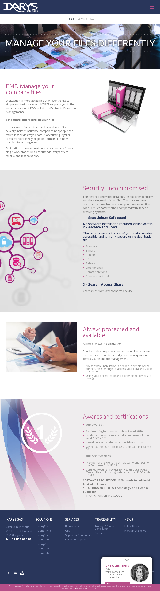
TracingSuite (43, 535)
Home (71, 18)
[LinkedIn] (15, 573)
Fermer (94, 588)
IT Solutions (72, 526)
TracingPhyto (43, 530)
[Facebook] (9, 573)
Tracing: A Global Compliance (105, 527)
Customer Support (76, 539)
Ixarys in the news (135, 530)
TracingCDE (42, 548)
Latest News (131, 526)
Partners (100, 533)
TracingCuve (43, 526)
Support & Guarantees (78, 535)
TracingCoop (43, 539)
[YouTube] (22, 573)
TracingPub (42, 553)
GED (67, 530)
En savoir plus (82, 588)
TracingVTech (43, 544)
